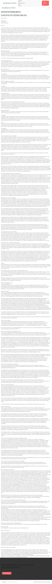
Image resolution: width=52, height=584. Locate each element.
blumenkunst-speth (9, 3)
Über (19, 1)
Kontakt (19, 5)
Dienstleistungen (21, 3)
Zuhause (20, 0)
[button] (45, 3)
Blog (19, 4)
